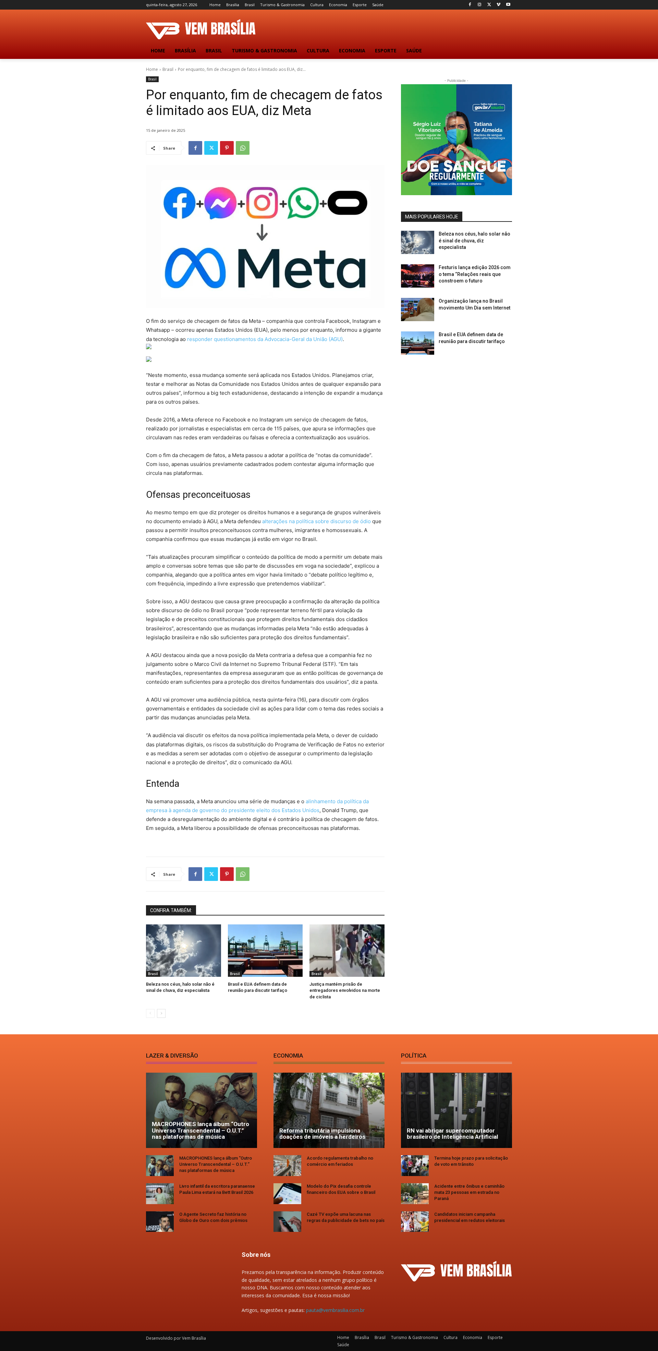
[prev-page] (150, 1013)
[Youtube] (508, 5)
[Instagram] (480, 5)
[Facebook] (470, 5)
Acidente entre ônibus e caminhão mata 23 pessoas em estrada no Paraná (469, 1192)
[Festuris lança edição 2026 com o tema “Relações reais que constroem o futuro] (417, 276)
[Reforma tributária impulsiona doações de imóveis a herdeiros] (329, 1110)
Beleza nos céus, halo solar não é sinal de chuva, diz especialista (474, 240)
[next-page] (161, 1013)
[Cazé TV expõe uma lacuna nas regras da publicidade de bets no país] (287, 1221)
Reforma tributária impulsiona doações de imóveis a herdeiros (322, 1133)
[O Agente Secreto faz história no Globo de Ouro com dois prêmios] (160, 1221)
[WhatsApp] (242, 148)
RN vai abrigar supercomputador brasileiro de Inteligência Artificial (452, 1133)
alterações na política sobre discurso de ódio (316, 521)
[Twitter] (489, 5)
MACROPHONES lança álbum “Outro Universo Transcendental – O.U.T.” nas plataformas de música (200, 1130)
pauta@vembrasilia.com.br (335, 1310)
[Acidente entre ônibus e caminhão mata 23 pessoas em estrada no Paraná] (415, 1193)
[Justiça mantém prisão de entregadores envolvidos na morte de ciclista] (347, 950)
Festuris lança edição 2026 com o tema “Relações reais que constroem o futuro (475, 274)
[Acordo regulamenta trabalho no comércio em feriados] (287, 1165)
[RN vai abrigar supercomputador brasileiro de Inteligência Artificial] (456, 1110)
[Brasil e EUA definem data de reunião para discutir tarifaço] (265, 950)
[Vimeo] (498, 5)
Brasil (167, 69)
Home (152, 69)
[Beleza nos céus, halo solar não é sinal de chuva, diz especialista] (183, 950)
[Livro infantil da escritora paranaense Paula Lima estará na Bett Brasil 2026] (160, 1193)
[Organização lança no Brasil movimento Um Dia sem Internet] (417, 309)
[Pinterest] (227, 148)
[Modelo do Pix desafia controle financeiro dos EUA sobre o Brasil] (287, 1193)
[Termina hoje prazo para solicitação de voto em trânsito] (415, 1165)
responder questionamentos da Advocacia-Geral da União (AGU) (265, 339)
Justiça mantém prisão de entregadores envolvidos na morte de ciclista (344, 990)
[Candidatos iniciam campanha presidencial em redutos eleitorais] (415, 1221)
